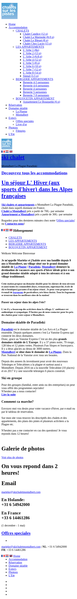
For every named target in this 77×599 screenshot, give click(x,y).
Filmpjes (20, 130)
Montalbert (22, 114)
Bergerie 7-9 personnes (36, 95)
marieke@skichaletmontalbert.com (20, 492)
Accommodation (18, 27)
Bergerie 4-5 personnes (36, 82)
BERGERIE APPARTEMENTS (34, 79)
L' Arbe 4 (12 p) (32, 59)
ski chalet (13, 157)
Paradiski (34, 266)
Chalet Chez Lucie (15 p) (37, 43)
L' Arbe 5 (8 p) (31, 62)
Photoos (13, 127)
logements (18, 292)
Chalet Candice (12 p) (35, 33)
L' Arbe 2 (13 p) (32, 53)
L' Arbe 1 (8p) (31, 50)
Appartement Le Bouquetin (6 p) (41, 101)
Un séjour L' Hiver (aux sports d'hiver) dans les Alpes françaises (37, 189)
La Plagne (21, 111)
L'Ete (12, 134)
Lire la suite (8, 394)
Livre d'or (21, 124)
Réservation (15, 105)
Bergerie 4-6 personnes (36, 85)
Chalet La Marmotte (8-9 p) (38, 37)
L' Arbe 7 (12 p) (32, 69)
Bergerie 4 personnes (35, 88)
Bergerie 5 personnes (35, 92)
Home (12, 24)
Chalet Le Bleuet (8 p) (35, 40)
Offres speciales (25, 121)
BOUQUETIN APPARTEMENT (35, 98)
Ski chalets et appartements (18, 204)
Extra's (12, 117)
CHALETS (22, 30)
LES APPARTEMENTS (30, 46)
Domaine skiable (18, 108)
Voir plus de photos (12, 457)
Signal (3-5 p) (30, 75)
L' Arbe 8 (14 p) (32, 72)
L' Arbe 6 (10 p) (32, 66)
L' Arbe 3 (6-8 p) (32, 56)
